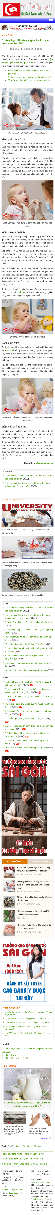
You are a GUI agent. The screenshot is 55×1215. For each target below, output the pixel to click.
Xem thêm (45, 1138)
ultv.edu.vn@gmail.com (12, 1189)
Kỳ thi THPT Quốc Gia (32, 1159)
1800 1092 (13, 1193)
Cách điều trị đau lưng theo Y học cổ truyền (24, 644)
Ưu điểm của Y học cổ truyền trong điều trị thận (26, 670)
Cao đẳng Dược (9, 1055)
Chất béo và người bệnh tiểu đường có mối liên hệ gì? (38, 1131)
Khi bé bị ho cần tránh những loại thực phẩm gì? (29, 77)
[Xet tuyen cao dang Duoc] (24, 806)
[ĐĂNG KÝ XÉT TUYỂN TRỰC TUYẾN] (24, 971)
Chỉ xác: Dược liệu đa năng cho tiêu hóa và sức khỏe (23, 595)
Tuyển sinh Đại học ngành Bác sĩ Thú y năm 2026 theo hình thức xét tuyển (25, 531)
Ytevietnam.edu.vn (44, 463)
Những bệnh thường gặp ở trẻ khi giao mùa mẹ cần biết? (26, 41)
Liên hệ (44, 1164)
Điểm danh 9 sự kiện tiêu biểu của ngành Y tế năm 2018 (28, 1023)
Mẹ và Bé (7, 35)
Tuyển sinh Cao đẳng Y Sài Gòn (26, 1146)
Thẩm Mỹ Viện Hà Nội (34, 1154)
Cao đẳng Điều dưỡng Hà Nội (15, 1058)
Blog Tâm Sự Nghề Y (30, 1164)
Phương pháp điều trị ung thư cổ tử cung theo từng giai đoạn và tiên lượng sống (27, 564)
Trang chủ (7, 1154)
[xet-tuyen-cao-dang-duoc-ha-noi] (27, 27)
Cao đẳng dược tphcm (12, 1048)
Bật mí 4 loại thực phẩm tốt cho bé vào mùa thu (29, 80)
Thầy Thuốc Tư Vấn (11, 1159)
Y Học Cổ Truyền (10, 1164)
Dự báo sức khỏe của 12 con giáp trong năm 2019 (25, 1019)
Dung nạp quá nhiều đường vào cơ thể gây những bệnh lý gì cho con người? (14, 1130)
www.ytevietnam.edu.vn (41, 1182)
